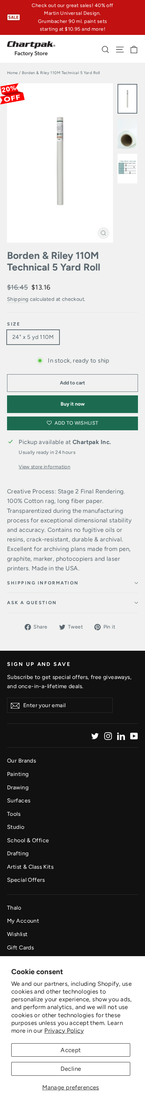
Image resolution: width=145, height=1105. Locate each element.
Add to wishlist (76, 423)
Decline (71, 1068)
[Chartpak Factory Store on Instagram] (108, 735)
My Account (23, 920)
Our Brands (21, 760)
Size (13, 324)
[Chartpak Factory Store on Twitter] (95, 735)
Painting (18, 774)
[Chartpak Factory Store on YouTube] (134, 735)
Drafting (18, 853)
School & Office (28, 840)
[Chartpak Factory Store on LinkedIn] (121, 735)
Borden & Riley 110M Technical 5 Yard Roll (53, 261)
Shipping (17, 299)
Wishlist (17, 934)
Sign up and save (39, 664)
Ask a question (32, 602)
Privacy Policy (64, 1030)
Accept (71, 1050)
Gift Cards (20, 947)
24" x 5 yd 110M (33, 337)
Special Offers (26, 879)
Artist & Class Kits (30, 866)
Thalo (14, 907)
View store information (44, 466)
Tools (13, 813)
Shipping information (43, 582)
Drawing (18, 787)
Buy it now (73, 404)
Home (12, 73)
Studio (16, 827)
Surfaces (18, 800)
